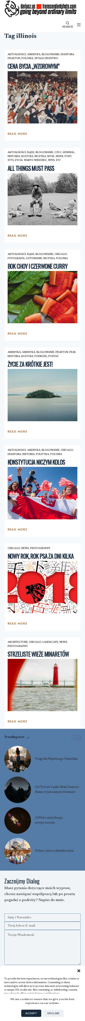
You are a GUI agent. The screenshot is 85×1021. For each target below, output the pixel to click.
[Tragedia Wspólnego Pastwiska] (17, 759)
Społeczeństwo (46, 58)
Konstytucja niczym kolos (36, 462)
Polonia (27, 58)
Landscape (50, 642)
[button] (79, 971)
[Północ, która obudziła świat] (17, 851)
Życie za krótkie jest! (30, 364)
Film (72, 352)
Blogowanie (50, 54)
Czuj (57, 152)
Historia (14, 156)
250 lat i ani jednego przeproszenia (49, 820)
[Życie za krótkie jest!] (43, 395)
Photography (40, 548)
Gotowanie (34, 258)
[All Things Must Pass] (43, 199)
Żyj (58, 160)
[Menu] (79, 25)
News (59, 156)
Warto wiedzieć (35, 160)
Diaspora (67, 54)
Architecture (18, 642)
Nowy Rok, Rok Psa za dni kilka (41, 556)
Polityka (42, 454)
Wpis (51, 160)
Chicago (60, 254)
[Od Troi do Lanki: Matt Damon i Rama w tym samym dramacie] (17, 790)
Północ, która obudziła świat (54, 850)
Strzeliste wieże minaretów (38, 654)
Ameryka (33, 54)
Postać (53, 356)
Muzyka (40, 156)
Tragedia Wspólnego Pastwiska (56, 759)
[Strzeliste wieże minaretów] (43, 685)
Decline (53, 1013)
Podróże (40, 356)
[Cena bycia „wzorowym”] (43, 97)
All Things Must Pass (31, 168)
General (68, 152)
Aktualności (17, 54)
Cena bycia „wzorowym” (33, 66)
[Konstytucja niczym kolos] (43, 493)
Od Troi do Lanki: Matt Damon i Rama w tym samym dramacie (57, 790)
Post (68, 156)
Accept (31, 1013)
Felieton (14, 58)
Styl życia (15, 160)
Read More (17, 135)
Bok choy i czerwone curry (37, 266)
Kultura (27, 156)
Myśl (50, 156)
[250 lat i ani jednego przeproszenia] (17, 820)
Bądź (30, 152)
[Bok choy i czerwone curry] (43, 297)
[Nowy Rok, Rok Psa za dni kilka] (43, 587)
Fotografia (16, 258)
